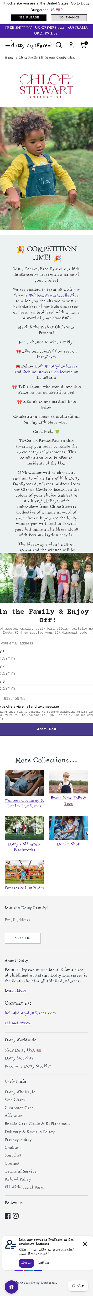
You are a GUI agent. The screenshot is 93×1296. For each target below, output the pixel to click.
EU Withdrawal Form (25, 1187)
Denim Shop (68, 844)
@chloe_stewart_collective (54, 295)
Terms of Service (20, 1171)
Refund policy (18, 1179)
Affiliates (14, 1116)
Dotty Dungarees (43, 1283)
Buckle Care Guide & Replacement (37, 1124)
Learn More (15, 990)
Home (9, 58)
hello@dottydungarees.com (30, 1013)
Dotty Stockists (19, 1058)
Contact (12, 1163)
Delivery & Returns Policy (30, 1132)
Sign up (23, 938)
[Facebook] (7, 1216)
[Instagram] (16, 1216)
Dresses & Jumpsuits (24, 888)
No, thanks (69, 17)
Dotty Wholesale (20, 1092)
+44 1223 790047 (18, 1022)
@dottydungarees (61, 366)
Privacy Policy (18, 1140)
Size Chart (15, 1100)
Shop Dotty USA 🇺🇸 (23, 1050)
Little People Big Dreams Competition (47, 58)
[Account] (71, 43)
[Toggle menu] (5, 45)
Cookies (12, 1148)
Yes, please (28, 17)
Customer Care (19, 1108)
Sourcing (13, 1155)
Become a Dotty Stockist (28, 1066)
